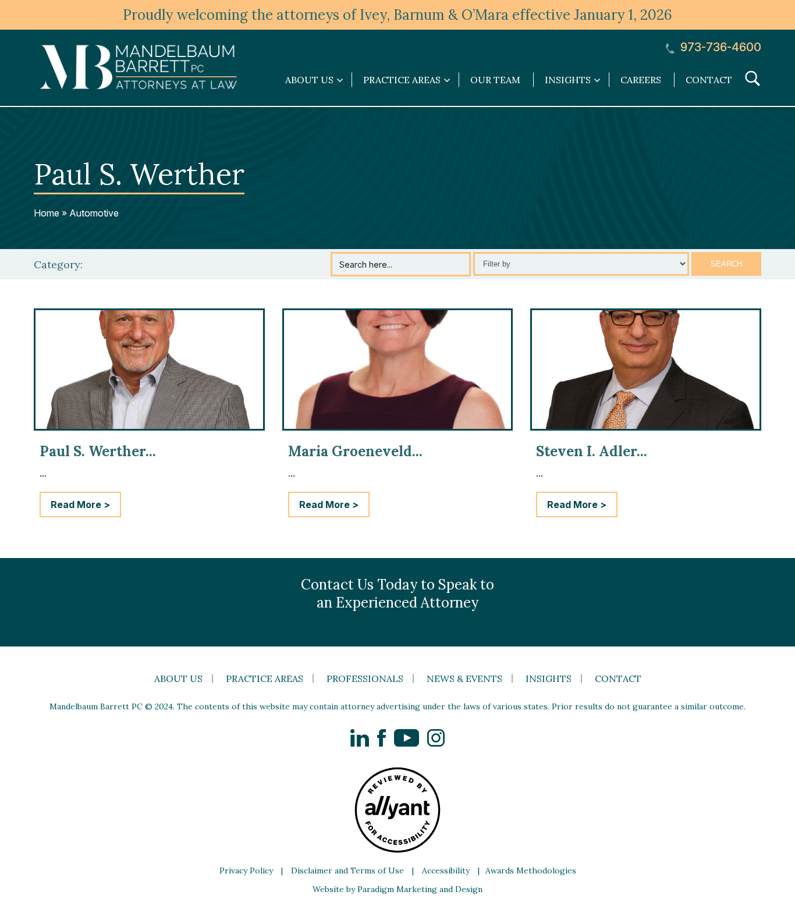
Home (46, 213)
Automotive (94, 213)
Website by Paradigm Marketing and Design (397, 889)
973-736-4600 (719, 47)
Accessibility (446, 870)
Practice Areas (264, 678)
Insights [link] (568, 80)
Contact (709, 80)
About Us (178, 678)
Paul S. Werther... (98, 451)
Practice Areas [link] (402, 80)
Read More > (80, 504)
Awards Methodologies (530, 870)
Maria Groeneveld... (355, 451)
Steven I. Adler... (591, 451)
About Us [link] (309, 80)
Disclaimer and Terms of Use (347, 870)
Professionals (364, 678)
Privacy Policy (246, 870)
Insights (549, 678)
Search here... (365, 264)
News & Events (464, 678)
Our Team (495, 80)
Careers (640, 80)
